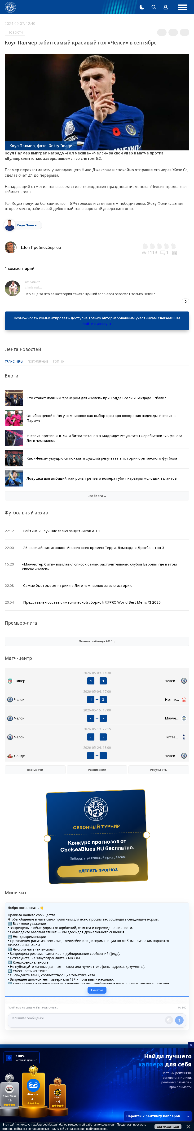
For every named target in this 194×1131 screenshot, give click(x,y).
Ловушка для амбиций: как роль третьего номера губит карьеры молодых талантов (101, 478)
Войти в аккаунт (97, 323)
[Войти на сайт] (165, 7)
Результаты (159, 770)
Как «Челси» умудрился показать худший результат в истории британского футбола (101, 458)
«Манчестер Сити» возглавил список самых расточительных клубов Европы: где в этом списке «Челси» (99, 566)
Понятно (97, 990)
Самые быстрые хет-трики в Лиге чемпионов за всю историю (77, 585)
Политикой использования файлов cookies (78, 1129)
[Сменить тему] (142, 7)
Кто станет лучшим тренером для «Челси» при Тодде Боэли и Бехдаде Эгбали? (96, 397)
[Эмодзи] (169, 1020)
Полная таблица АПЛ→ (97, 641)
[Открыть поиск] (154, 7)
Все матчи (35, 770)
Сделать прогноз (98, 870)
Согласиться (168, 1127)
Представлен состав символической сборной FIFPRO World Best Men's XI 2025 (92, 602)
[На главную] (10, 7)
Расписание (97, 770)
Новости (15, 32)
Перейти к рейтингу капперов (158, 1116)
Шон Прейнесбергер (41, 247)
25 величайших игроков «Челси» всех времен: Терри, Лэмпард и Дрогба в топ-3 (93, 547)
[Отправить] (179, 1020)
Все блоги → (97, 496)
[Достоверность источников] (175, 252)
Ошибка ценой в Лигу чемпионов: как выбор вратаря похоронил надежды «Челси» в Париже (101, 418)
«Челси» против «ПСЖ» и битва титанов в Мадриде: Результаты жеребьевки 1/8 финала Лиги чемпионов (104, 438)
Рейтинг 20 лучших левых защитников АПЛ (61, 530)
